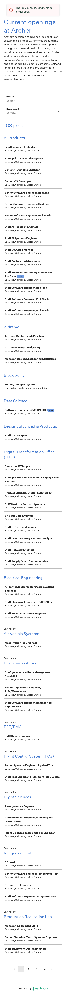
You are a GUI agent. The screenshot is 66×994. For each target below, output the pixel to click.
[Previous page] (14, 969)
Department (12, 109)
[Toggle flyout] (59, 111)
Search (10, 96)
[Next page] (51, 969)
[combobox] (6, 113)
